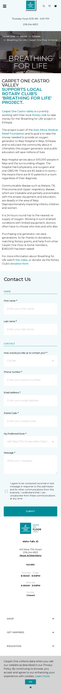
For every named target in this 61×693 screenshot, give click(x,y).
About (23, 36)
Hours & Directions (30, 555)
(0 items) (55, 6)
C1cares (36, 36)
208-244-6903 (30, 24)
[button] (44, 6)
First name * (10, 301)
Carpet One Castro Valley (18, 111)
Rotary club (39, 115)
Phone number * (13, 372)
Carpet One (8, 36)
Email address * (12, 392)
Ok (30, 681)
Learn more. (42, 676)
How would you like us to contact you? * (25, 353)
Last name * (10, 321)
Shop (10, 618)
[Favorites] (50, 6)
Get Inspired (15, 632)
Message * (9, 453)
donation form (19, 263)
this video (21, 260)
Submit (30, 511)
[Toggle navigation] (5, 6)
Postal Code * (11, 413)
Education (14, 646)
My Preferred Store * (15, 434)
